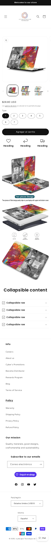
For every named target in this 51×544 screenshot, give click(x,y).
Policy (9, 400)
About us (10, 358)
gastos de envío (11, 106)
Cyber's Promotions (15, 364)
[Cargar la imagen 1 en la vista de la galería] (12, 90)
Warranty (10, 408)
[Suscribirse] (40, 464)
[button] (6, 16)
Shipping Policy (13, 414)
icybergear (20, 539)
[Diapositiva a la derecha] (48, 91)
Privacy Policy (12, 421)
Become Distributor (15, 371)
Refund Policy (12, 427)
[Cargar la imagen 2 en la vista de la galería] (25, 90)
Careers (9, 352)
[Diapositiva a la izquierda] (3, 91)
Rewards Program (14, 377)
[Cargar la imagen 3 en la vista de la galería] (38, 90)
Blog (8, 384)
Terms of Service (14, 390)
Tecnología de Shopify (33, 539)
